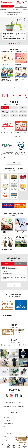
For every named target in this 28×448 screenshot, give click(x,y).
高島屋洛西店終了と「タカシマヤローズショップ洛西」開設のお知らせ (14, 10)
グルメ (5, 347)
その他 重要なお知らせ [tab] (20, 264)
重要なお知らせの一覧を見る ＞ (14, 14)
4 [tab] (15, 43)
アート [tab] (14, 115)
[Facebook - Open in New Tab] (16, 396)
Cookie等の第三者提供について (7, 423)
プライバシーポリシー (6, 420)
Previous (1, 36)
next (27, 205)
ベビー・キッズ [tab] (14, 111)
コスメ (2, 347)
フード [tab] (14, 107)
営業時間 (2, 446)
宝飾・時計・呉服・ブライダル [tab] (23, 116)
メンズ (20, 347)
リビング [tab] (5, 115)
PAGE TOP (14, 412)
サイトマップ (4, 436)
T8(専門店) (21, 6)
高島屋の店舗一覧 (7, 406)
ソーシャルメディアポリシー (7, 429)
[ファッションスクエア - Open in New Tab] (7, 249)
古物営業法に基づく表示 (6, 426)
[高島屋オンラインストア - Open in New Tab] (7, 231)
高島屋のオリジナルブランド (19, 406)
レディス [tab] (22, 107)
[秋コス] (21, 224)
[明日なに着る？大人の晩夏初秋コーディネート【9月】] (7, 241)
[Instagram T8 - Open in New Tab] (20, 396)
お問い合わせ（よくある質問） (14, 403)
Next (27, 36)
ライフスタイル (9, 347)
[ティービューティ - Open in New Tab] (21, 231)
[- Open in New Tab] (4, 353)
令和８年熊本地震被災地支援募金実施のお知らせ (14, 12)
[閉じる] (27, 437)
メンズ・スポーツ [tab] (22, 111)
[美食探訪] (7, 224)
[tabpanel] (14, 29)
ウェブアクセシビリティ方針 (7, 433)
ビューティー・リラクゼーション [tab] (5, 112)
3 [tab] (13, 43)
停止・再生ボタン (18, 43)
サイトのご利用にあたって (6, 417)
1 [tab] (9, 43)
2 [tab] (11, 43)
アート (26, 347)
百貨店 (7, 6)
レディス (23, 347)
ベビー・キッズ (15, 347)
